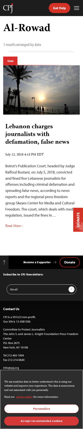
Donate (69, 262)
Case (10, 61)
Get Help (59, 8)
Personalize (41, 408)
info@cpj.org (11, 368)
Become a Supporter (37, 262)
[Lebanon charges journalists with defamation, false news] (41, 90)
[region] (41, 399)
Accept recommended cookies (41, 421)
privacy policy (24, 397)
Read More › (14, 226)
